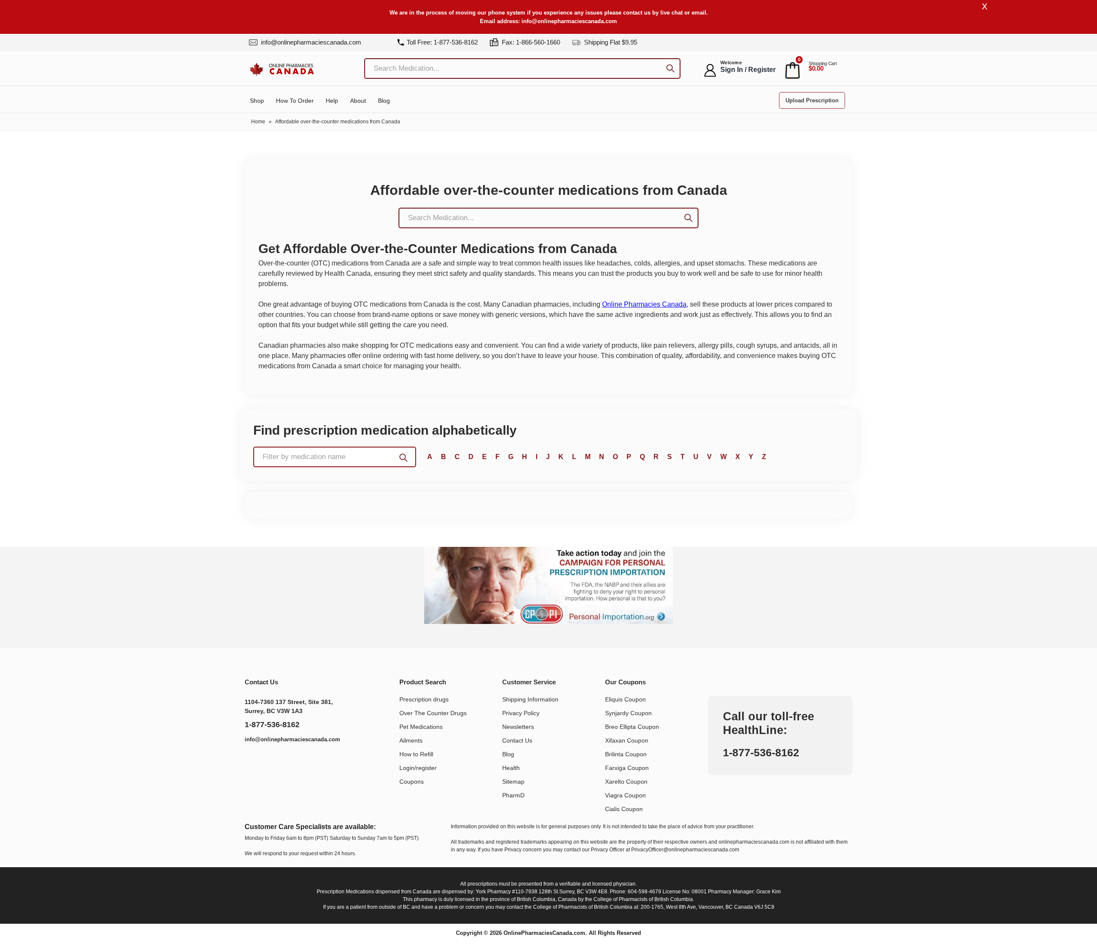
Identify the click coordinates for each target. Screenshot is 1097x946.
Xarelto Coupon (626, 781)
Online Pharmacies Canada (644, 304)
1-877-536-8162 (272, 724)
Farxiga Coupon (627, 767)
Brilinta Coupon (626, 754)
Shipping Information (530, 699)
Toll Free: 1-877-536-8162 (442, 42)
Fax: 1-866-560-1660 (530, 42)
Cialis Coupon (624, 809)
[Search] (670, 69)
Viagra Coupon (625, 795)
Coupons (411, 781)
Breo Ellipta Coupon (632, 726)
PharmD (513, 795)
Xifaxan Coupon (626, 740)
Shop (257, 100)
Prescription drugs (424, 699)
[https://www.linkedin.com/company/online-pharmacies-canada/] (255, 761)
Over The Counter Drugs (433, 713)
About (358, 100)
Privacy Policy (521, 713)
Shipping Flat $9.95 (609, 42)
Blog (384, 100)
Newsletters (518, 726)
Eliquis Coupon (625, 699)
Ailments (411, 740)
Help (332, 100)
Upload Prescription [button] (812, 100)
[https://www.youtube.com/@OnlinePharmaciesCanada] (273, 761)
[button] (334, 457)
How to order (295, 100)
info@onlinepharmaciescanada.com (569, 21)
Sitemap (513, 781)
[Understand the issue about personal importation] (548, 585)
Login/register (418, 767)
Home (258, 122)
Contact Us (517, 740)
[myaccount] (710, 70)
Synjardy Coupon (628, 713)
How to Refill (416, 754)
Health (511, 767)
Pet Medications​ (421, 726)
